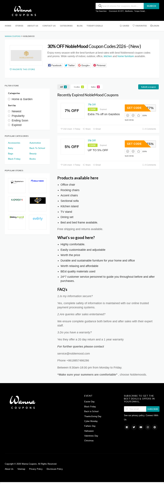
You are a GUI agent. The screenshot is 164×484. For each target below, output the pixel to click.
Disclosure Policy (55, 469)
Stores (19, 25)
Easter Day (89, 402)
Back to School (91, 411)
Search (151, 6)
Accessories (14, 142)
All (63, 87)
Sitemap (21, 469)
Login (155, 25)
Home (8, 25)
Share (88, 129)
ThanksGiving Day (92, 416)
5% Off (92, 140)
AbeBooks (129, 11)
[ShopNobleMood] (26, 55)
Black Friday (14, 159)
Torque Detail (139, 11)
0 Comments (150, 129)
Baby (10, 148)
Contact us (49, 25)
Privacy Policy (36, 469)
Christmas (89, 441)
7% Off (92, 104)
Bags (10, 153)
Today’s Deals (95, 25)
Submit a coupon (148, 87)
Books (32, 159)
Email (98, 129)
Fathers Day (90, 426)
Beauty (33, 153)
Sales (95, 87)
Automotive (35, 142)
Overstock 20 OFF (116, 11)
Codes (78, 87)
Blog (80, 25)
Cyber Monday (91, 421)
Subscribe (153, 409)
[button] (54, 65)
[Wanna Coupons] (23, 10)
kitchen (108, 56)
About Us (32, 25)
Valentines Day (91, 436)
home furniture (126, 56)
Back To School (37, 148)
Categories (66, 25)
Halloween (89, 431)
